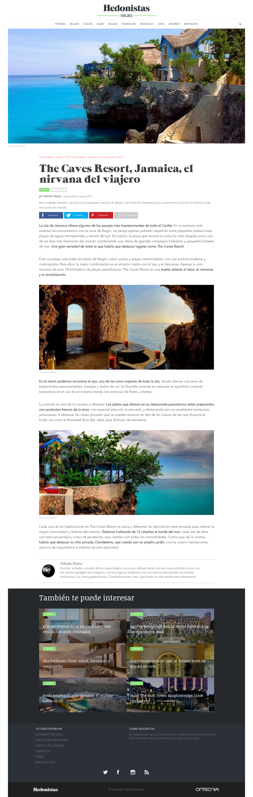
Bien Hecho (191, 24)
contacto (43, 751)
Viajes (100, 24)
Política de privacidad (52, 740)
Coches (88, 24)
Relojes (74, 24)
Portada (60, 24)
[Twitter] (106, 772)
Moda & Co (146, 24)
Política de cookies (50, 745)
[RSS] (147, 772)
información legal (49, 734)
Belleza (112, 24)
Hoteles (59, 190)
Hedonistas (126, 9)
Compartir (53, 215)
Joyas (161, 24)
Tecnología (128, 24)
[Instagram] (133, 772)
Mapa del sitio (46, 762)
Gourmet (174, 24)
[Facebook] (119, 772)
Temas (40, 757)
